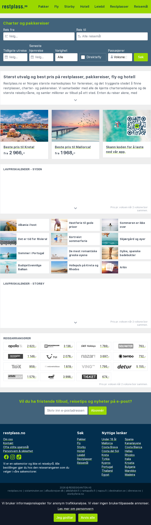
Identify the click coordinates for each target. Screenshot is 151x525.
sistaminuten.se (34, 490)
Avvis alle (88, 517)
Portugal (107, 466)
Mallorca (107, 443)
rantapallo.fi (88, 490)
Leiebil (100, 6)
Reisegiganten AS (80, 487)
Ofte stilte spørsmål (16, 447)
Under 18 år (109, 439)
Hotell (84, 6)
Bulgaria (130, 466)
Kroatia (129, 462)
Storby (69, 6)
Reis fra (8, 30)
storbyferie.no (75, 494)
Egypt (105, 474)
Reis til (81, 30)
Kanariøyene (133, 443)
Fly (56, 6)
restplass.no (15, 490)
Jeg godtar (64, 517)
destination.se (117, 490)
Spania (129, 439)
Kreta (105, 455)
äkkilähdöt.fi (72, 490)
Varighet (61, 50)
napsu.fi (102, 490)
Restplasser (119, 6)
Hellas (129, 451)
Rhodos (130, 455)
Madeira (130, 474)
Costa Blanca (133, 447)
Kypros (106, 462)
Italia (128, 459)
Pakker (43, 6)
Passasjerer (116, 50)
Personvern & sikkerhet (18, 451)
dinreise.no (134, 490)
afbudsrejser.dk (54, 490)
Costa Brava (110, 447)
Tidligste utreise (15, 50)
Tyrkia (106, 459)
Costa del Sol (110, 451)
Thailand (107, 470)
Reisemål (141, 6)
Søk (141, 57)
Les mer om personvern (75, 509)
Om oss (8, 439)
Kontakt (8, 443)
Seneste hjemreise (36, 48)
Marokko (130, 470)
